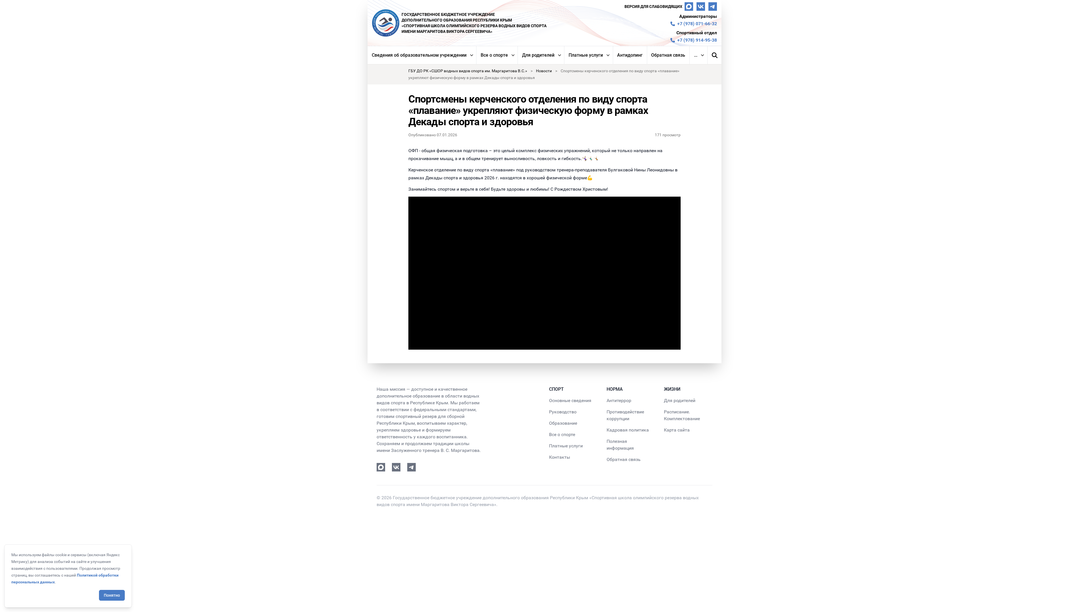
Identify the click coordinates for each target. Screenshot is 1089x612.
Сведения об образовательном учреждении (419, 55)
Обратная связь (668, 55)
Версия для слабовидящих (653, 6)
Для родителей (538, 55)
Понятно (112, 595)
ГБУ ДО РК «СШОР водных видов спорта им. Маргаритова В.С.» (467, 71)
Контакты (559, 457)
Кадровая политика (628, 430)
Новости (544, 71)
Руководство (563, 412)
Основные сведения (570, 400)
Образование (563, 423)
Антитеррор (619, 400)
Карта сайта (677, 430)
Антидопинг (630, 55)
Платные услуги (586, 55)
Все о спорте (494, 55)
